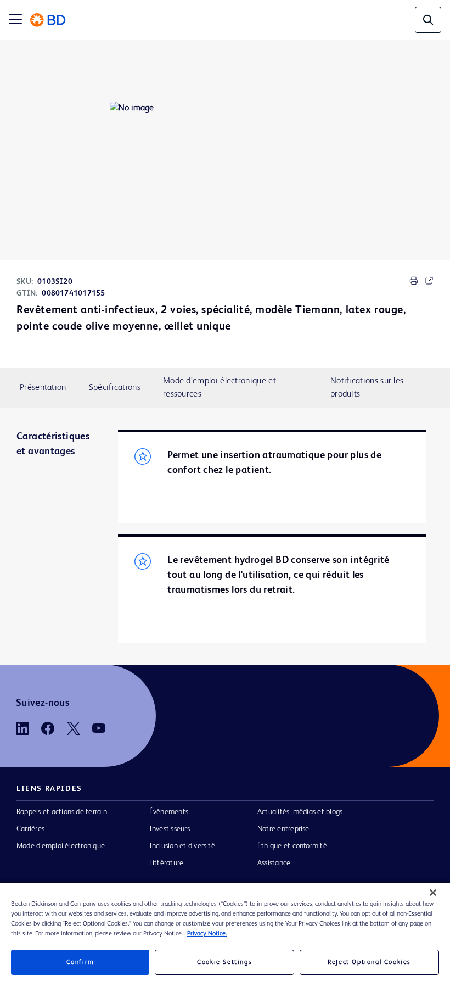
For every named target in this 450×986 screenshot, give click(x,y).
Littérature (166, 863)
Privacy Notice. (207, 934)
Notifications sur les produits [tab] (366, 388)
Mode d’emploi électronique (60, 846)
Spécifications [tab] (114, 387)
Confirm (80, 962)
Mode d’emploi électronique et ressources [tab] (219, 388)
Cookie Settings (224, 962)
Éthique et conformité (292, 846)
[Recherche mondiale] (428, 20)
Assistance (273, 863)
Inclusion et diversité (182, 846)
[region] (225, 934)
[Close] (433, 892)
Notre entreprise (283, 829)
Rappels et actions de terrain (61, 812)
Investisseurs (169, 829)
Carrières (30, 829)
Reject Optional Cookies (369, 962)
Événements (168, 812)
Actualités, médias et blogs (299, 812)
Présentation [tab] (43, 387)
